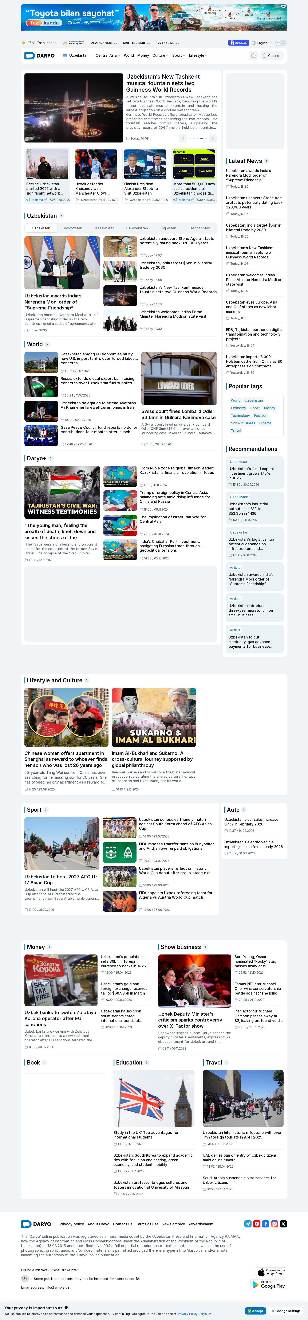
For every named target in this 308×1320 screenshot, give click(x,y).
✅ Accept (255, 1311)
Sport (177, 55)
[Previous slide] (183, 138)
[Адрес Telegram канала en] (248, 1223)
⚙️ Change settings (286, 1311)
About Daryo (98, 1224)
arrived (205, 97)
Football (260, 415)
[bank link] (73, 42)
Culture (159, 55)
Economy (238, 408)
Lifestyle (196, 55)
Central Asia (106, 55)
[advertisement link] (238, 43)
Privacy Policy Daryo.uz (194, 1314)
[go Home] (36, 1224)
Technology (240, 415)
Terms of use (147, 1224)
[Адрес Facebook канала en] (265, 1223)
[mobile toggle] (65, 55)
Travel (236, 431)
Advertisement (201, 1224)
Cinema (265, 423)
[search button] (253, 55)
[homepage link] (39, 55)
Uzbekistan (78, 55)
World (129, 55)
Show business (243, 423)
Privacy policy (72, 1224)
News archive (173, 1224)
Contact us (122, 1224)
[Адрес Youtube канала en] (256, 1223)
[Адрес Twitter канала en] (283, 1223)
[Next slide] (213, 138)
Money (143, 55)
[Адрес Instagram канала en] (274, 1223)
